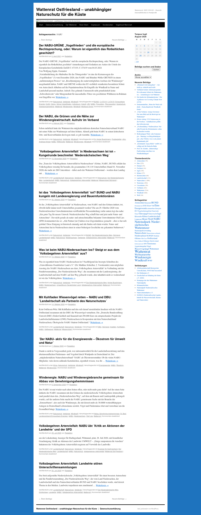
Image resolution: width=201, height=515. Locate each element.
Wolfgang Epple (87, 106)
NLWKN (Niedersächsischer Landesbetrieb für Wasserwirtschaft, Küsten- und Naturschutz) (149, 297)
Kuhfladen (121, 327)
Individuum (76, 104)
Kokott (83, 104)
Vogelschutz (120, 104)
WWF (150, 260)
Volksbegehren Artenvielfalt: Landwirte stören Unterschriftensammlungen (70, 465)
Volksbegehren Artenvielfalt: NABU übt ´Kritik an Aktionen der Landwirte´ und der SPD (82, 427)
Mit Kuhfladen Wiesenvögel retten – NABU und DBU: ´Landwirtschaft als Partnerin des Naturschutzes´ (75, 299)
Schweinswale (139, 244)
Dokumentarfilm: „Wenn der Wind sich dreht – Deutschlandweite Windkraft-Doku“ (149, 106)
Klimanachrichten (142, 285)
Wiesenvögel (67, 329)
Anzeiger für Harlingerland (108, 449)
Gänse (136, 214)
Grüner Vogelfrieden (64, 104)
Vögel (149, 246)
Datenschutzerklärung (54, 24)
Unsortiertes (141, 185)
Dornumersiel (139, 206)
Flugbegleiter (116, 139)
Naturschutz (57, 101)
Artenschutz (102, 178)
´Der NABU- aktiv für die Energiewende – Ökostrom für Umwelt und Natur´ (82, 341)
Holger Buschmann (114, 282)
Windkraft (74, 101)
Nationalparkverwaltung (143, 230)
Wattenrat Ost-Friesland (114, 451)
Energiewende (104, 365)
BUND (96, 101)
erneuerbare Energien (154, 208)
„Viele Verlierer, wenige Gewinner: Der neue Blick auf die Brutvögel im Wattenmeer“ (148, 114)
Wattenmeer (140, 190)
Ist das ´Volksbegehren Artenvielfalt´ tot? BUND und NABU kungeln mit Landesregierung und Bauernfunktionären (79, 194)
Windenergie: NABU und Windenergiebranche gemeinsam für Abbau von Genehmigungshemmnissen (81, 379)
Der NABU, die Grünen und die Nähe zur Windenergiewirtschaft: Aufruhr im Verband (69, 118)
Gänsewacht (152, 214)
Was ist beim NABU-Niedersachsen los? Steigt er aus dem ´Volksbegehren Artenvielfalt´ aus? (79, 251)
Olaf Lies (89, 416)
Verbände (66, 101)
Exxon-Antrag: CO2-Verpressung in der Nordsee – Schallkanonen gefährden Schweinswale (149, 121)
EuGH (48, 104)
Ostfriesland (48, 329)
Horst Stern (83, 24)
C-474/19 (110, 101)
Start (41, 24)
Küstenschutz (141, 175)
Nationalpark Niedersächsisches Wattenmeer (148, 224)
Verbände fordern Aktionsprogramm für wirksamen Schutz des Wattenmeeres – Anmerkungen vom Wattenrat (149, 92)
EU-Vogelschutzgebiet (143, 211)
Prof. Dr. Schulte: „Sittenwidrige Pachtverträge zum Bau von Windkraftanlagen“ (147, 150)
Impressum (95, 24)
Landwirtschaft (58, 178)
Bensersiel (148, 203)
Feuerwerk (155, 211)
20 (148, 52)
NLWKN (149, 235)
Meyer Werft (147, 218)
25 (141, 55)
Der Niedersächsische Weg (102, 235)
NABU (93, 104)
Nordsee (156, 236)
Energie (139, 166)
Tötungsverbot (110, 104)
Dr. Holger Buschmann (102, 139)
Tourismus (140, 183)
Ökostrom (119, 365)
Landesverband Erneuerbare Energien (53, 416)
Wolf (138, 195)
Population (100, 104)
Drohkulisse (43, 492)
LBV (88, 104)
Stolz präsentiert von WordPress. (148, 509)
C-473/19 (103, 101)
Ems (138, 163)
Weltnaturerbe (143, 254)
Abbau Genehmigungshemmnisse (107, 413)
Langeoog (138, 219)
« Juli (137, 61)
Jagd (138, 170)
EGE (145, 206)
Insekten (113, 327)
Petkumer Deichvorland (151, 241)
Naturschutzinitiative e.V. (145, 292)
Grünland (116, 235)
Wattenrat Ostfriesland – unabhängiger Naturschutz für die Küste (74, 11)
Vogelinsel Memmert (124, 24)
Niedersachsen (71, 237)
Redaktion (68, 56)
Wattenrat (58, 106)
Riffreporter (61, 141)
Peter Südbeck (139, 241)
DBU (99, 327)
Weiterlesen (62, 97)
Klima (55, 365)
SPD (145, 244)
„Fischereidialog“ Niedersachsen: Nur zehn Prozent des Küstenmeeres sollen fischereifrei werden (149, 128)
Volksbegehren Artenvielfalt (80, 180)
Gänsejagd (143, 213)
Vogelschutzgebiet (140, 246)
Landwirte (52, 492)
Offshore (138, 238)
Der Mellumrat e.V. (143, 273)
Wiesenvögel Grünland (107, 180)
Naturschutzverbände (153, 233)
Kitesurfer (138, 216)
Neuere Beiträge (119, 40)
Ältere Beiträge (45, 40)
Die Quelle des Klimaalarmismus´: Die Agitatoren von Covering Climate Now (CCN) (149, 99)
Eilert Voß (150, 205)
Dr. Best (123, 413)
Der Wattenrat (71, 24)
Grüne (53, 104)
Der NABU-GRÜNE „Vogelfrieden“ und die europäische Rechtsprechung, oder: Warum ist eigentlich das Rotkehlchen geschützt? (81, 49)
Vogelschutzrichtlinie (46, 106)
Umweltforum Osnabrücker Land (69, 285)
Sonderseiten (108, 24)
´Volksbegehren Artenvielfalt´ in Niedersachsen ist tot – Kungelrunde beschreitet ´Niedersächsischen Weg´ (77, 153)
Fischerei (140, 168)
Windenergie (68, 106)
